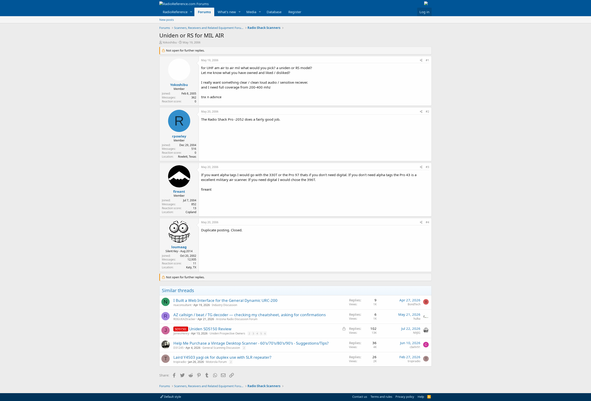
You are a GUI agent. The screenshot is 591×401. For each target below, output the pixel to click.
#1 (427, 60)
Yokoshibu (170, 42)
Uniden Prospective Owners (227, 333)
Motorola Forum (216, 362)
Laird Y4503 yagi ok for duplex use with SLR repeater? (222, 357)
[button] (191, 12)
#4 (427, 222)
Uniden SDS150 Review (210, 328)
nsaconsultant (182, 305)
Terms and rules (381, 397)
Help (421, 397)
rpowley (179, 136)
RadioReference (175, 11)
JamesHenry (181, 333)
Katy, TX (191, 267)
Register (294, 11)
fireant (179, 191)
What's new (227, 11)
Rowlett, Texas (187, 157)
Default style (172, 397)
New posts (166, 20)
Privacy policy (404, 397)
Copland (191, 212)
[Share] (421, 60)
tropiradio (179, 362)
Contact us (359, 397)
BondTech (414, 304)
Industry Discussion (224, 305)
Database (274, 11)
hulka (416, 319)
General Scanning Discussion (221, 348)
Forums (204, 11)
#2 (427, 111)
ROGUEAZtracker (184, 319)
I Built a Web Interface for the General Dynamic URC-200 (225, 300)
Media (251, 11)
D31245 (178, 348)
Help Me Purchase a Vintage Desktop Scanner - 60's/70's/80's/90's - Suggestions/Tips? (251, 343)
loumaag (179, 247)
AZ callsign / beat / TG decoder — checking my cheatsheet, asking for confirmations (249, 314)
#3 (427, 167)
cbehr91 (415, 347)
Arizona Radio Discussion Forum (236, 319)
